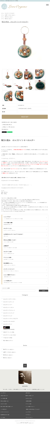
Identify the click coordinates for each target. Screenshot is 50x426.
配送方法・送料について (30, 395)
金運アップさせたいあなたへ (10, 15)
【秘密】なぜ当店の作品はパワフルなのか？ (33, 409)
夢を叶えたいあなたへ (9, 16)
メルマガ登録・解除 (8, 223)
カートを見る (3, 417)
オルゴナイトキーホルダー (10, 13)
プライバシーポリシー (29, 417)
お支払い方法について (4, 395)
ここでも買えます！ (13, 281)
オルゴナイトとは (9, 229)
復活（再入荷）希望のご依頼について (7, 406)
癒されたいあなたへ (8, 18)
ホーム (2, 13)
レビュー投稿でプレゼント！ (30, 406)
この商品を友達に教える (7, 124)
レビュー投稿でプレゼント (9, 275)
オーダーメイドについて (11, 269)
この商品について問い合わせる (8, 126)
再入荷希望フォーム (9, 264)
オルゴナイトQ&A (9, 252)
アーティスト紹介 (8, 258)
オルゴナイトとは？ (29, 398)
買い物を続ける (5, 129)
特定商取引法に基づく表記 (5, 414)
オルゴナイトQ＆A (4, 403)
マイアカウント (28, 414)
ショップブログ (13, 217)
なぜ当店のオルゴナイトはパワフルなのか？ (13, 235)
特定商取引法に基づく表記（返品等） (9, 122)
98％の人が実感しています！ (10, 240)
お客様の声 (10, 246)
